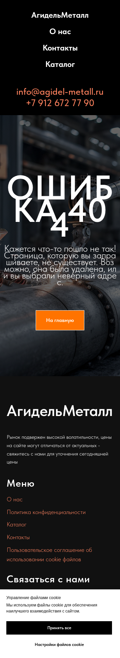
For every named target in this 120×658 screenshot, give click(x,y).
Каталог (60, 64)
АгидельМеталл (60, 15)
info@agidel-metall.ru (60, 91)
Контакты (60, 48)
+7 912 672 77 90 (60, 102)
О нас (60, 31)
